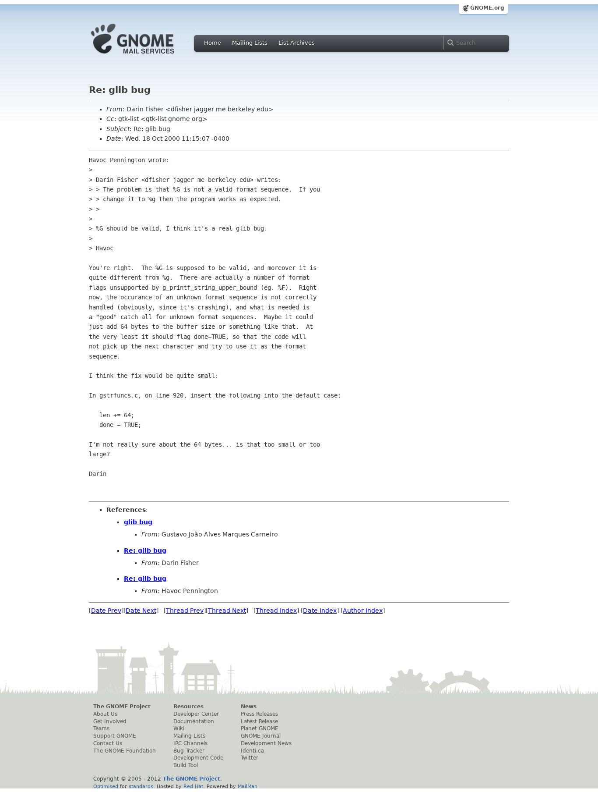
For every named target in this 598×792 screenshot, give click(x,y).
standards (141, 786)
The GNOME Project (122, 706)
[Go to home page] (145, 56)
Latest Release (259, 721)
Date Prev (106, 610)
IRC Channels (190, 743)
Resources (188, 706)
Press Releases (259, 714)
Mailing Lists (249, 42)
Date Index (320, 610)
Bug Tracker (188, 751)
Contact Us (107, 743)
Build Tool (185, 765)
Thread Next (227, 610)
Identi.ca (252, 751)
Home (212, 42)
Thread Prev (185, 610)
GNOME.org (487, 8)
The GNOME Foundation (124, 751)
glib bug (138, 522)
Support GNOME (114, 736)
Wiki (178, 728)
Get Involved (110, 721)
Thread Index (276, 610)
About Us (105, 714)
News (249, 706)
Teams (101, 728)
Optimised (105, 786)
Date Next (141, 610)
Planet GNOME (259, 728)
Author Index (363, 610)
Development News (266, 743)
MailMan (247, 786)
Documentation (193, 721)
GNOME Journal (261, 736)
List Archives (296, 42)
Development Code (198, 758)
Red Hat (193, 786)
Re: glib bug (145, 550)
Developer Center (196, 714)
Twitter (249, 758)
